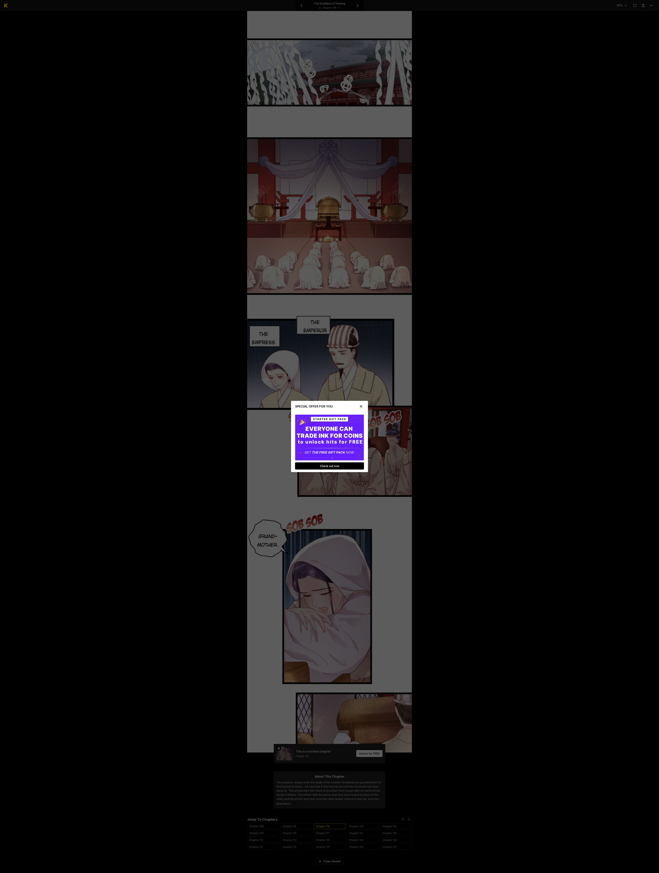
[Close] (361, 406)
